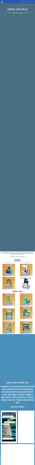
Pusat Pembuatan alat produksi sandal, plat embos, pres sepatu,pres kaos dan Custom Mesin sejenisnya (17, 13)
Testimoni (30, 1)
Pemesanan (26, 1)
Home (19, 1)
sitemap (33, 1)
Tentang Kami (22, 1)
